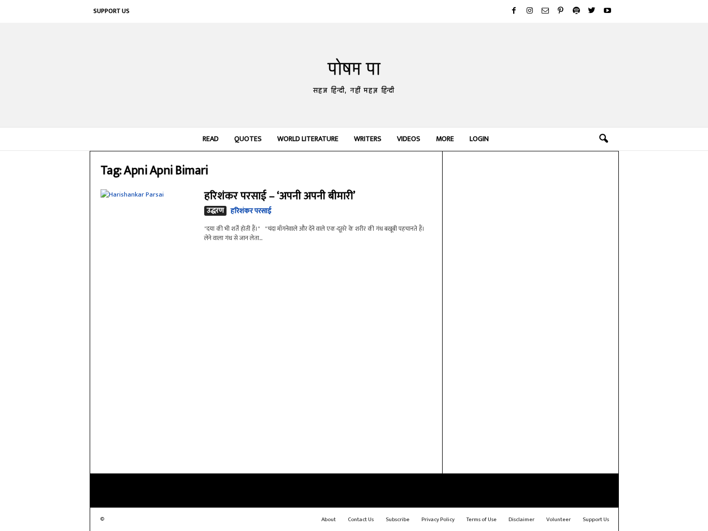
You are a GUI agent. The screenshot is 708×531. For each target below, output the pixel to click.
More (445, 139)
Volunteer (558, 519)
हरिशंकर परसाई (251, 211)
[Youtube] (607, 11)
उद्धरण (215, 211)
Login (479, 139)
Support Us (111, 11)
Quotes (248, 139)
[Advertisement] (530, 311)
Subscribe (397, 519)
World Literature (307, 139)
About (328, 519)
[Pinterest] (561, 11)
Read (211, 139)
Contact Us (361, 519)
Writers (367, 139)
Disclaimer (521, 519)
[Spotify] (576, 11)
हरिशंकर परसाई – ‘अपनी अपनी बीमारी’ (279, 196)
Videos (408, 139)
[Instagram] (529, 11)
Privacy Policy (438, 519)
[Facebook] (514, 11)
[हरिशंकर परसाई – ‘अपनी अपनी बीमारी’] (147, 224)
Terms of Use (481, 519)
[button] (603, 139)
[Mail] (545, 11)
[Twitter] (592, 11)
